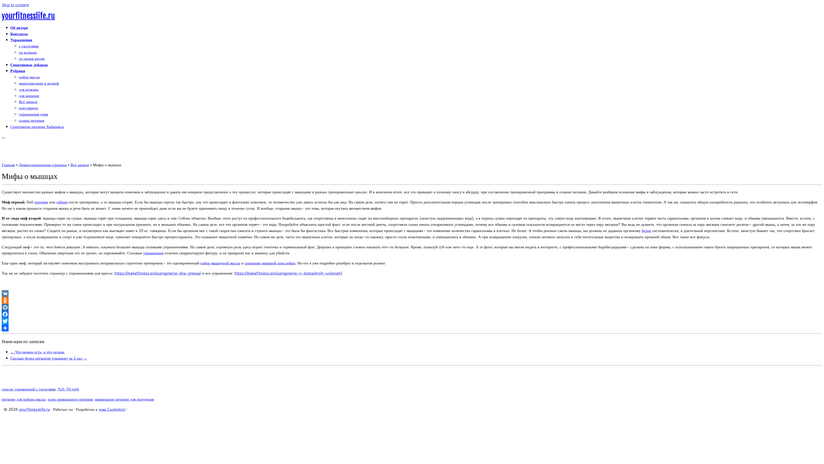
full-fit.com (68, 389)
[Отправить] (412, 328)
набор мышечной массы (220, 263)
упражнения (153, 253)
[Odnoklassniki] (412, 300)
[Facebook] (412, 314)
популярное (28, 108)
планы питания (31, 120)
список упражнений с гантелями (29, 389)
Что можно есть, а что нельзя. (37, 352)
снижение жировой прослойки (269, 263)
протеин (41, 202)
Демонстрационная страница (43, 165)
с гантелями (29, 46)
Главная (8, 165)
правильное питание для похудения (124, 399)
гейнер (62, 202)
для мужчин (29, 89)
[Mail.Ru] (412, 307)
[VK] (412, 293)
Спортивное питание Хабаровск (37, 126)
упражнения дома (33, 114)
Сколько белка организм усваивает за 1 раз (48, 358)
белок (646, 230)
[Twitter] (412, 321)
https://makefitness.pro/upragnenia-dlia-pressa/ (157, 273)
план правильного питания (71, 399)
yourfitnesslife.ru (28, 16)
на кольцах (28, 52)
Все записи (28, 101)
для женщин (29, 95)
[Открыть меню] (3, 138)
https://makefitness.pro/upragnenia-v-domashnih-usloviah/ (288, 273)
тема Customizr (112, 409)
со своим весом (31, 58)
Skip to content (15, 5)
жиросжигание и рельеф (39, 83)
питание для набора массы (24, 399)
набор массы (29, 77)
